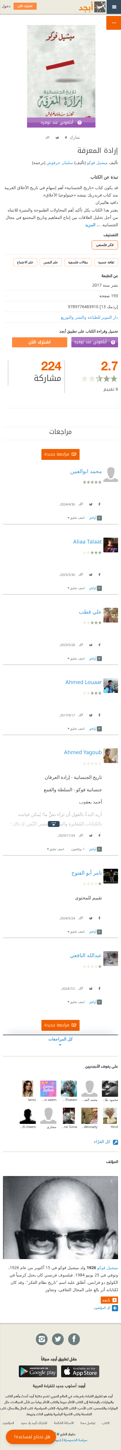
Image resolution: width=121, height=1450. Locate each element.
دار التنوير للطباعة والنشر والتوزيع (89, 317)
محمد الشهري (89, 1099)
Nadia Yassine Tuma (69, 1126)
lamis (32, 1099)
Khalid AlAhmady (89, 1126)
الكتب (106, 1423)
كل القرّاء (103, 1141)
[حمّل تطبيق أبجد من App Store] (80, 1371)
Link (80, 503)
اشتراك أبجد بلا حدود (34, 1423)
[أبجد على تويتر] (57, 1339)
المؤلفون (8, 1423)
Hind (114, 1126)
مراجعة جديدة (56, 454)
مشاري (51, 1126)
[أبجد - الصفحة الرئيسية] (84, 6)
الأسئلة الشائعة (64, 1423)
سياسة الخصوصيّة (75, 1440)
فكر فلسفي (105, 244)
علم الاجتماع (25, 262)
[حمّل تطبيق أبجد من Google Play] (38, 1371)
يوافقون (78, 849)
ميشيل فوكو (97, 162)
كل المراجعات (60, 1039)
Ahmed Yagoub (83, 752)
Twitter (57, 136)
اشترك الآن (39, 342)
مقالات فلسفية (78, 262)
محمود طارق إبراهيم (110, 1099)
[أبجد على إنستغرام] (41, 1339)
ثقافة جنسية (106, 262)
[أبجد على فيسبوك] (74, 1339)
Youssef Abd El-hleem (28, 1126)
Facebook (65, 136)
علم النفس (50, 262)
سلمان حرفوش (59, 162)
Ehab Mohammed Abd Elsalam (69, 1099)
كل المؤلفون (102, 1307)
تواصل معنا (87, 1423)
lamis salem (48, 1099)
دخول (6, 6)
